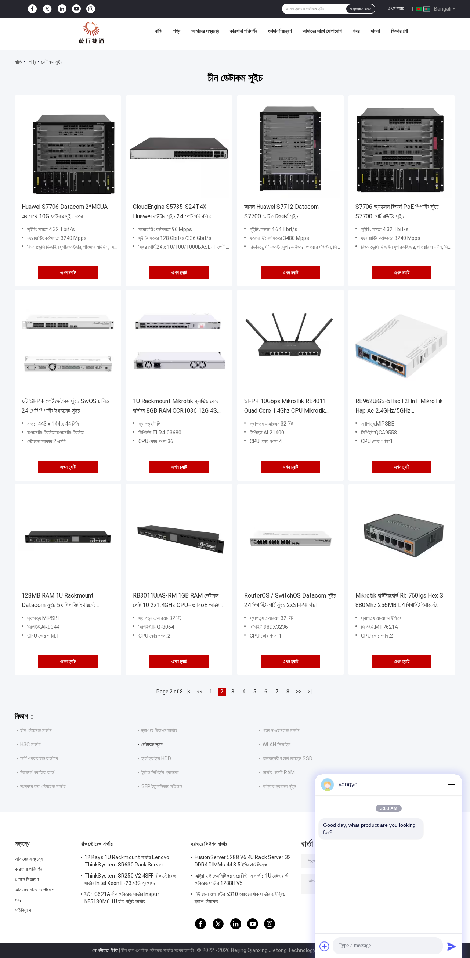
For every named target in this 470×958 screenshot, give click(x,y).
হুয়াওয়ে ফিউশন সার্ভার (159, 730)
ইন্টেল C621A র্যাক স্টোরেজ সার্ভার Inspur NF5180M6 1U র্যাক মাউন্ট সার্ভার (121, 897)
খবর (356, 31)
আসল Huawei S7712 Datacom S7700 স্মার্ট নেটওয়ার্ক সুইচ (281, 211)
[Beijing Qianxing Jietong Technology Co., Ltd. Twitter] (47, 9)
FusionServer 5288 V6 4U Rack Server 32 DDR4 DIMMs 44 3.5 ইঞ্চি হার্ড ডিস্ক (243, 861)
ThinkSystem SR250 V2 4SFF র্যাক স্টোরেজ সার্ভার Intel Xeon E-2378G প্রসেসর (130, 879)
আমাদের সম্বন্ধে (205, 31)
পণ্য (176, 31)
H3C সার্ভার (30, 744)
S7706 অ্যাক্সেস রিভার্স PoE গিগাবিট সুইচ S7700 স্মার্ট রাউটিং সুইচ (397, 211)
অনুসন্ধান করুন (360, 8)
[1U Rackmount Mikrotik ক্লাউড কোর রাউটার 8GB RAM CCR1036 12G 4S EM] (179, 343)
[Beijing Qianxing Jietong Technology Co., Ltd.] (91, 33)
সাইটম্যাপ (23, 910)
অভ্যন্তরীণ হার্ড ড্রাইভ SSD (287, 758)
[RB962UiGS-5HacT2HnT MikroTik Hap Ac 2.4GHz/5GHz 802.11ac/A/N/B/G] (402, 343)
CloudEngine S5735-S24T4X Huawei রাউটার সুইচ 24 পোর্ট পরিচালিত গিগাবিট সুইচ (172, 212)
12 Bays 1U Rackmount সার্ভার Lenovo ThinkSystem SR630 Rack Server (126, 861)
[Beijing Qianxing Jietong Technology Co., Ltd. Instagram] (90, 9)
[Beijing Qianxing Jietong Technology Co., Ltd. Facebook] (32, 9)
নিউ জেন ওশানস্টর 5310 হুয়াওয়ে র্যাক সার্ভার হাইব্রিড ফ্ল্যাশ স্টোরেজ (240, 897)
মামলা (375, 31)
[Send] (452, 946)
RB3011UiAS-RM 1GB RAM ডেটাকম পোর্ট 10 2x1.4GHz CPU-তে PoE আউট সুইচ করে (176, 601)
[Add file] (324, 946)
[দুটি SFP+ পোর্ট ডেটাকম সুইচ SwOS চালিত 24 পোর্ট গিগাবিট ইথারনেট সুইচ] (68, 343)
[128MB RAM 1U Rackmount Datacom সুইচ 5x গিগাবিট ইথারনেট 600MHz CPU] (68, 537)
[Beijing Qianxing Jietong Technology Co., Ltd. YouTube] (76, 9)
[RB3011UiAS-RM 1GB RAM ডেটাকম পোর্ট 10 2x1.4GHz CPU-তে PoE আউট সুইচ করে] (179, 537)
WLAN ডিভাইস (276, 744)
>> (299, 692)
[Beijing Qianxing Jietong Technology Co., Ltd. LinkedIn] (62, 9)
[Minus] (451, 784)
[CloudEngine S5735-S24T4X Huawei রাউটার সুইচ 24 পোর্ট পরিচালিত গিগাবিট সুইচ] (179, 148)
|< (189, 692)
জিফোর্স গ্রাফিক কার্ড (37, 772)
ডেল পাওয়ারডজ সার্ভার (281, 730)
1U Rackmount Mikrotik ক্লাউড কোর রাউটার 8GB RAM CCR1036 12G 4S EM (175, 407)
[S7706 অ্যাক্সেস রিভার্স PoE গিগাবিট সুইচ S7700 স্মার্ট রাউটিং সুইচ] (402, 148)
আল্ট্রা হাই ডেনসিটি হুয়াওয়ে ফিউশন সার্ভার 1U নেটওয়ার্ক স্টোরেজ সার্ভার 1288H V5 (241, 879)
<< (200, 692)
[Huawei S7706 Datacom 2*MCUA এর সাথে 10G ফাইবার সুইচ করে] (68, 148)
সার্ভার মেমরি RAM (279, 772)
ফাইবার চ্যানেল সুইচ (279, 786)
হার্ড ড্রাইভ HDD (156, 758)
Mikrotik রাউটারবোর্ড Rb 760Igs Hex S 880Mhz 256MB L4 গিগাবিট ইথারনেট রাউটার (399, 601)
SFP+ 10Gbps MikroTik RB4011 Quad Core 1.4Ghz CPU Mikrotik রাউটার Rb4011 (285, 407)
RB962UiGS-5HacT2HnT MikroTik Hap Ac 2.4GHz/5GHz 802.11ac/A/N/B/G (399, 407)
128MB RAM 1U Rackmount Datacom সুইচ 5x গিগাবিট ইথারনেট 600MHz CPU (58, 601)
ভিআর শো (399, 31)
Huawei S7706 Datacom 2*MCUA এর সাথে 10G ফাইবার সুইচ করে (65, 211)
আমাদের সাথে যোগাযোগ (322, 31)
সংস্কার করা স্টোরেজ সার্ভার (43, 786)
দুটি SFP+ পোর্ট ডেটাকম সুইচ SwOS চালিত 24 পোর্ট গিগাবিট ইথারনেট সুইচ (65, 406)
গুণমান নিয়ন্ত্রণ (280, 31)
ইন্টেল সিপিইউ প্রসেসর (160, 772)
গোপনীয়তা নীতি (105, 950)
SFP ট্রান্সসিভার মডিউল (161, 786)
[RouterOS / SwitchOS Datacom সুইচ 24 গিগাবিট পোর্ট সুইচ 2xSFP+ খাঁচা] (290, 537)
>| (310, 692)
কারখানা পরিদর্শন (243, 31)
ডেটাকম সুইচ (152, 744)
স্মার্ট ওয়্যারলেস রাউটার (39, 758)
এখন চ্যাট (396, 8)
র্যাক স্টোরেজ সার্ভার (36, 730)
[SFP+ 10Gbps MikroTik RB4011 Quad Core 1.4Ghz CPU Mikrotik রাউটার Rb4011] (290, 343)
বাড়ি (158, 31)
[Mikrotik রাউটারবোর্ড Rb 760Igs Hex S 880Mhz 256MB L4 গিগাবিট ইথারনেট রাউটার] (402, 537)
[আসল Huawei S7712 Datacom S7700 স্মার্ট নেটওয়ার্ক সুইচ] (290, 148)
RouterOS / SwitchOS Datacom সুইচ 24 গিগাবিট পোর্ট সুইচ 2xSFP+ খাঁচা (290, 600)
